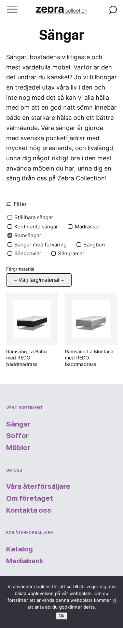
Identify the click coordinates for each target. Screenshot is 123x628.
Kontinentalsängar (36, 226)
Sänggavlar (27, 253)
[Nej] (114, 602)
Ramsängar (27, 235)
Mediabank (24, 561)
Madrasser (87, 226)
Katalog (19, 549)
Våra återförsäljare (38, 486)
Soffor (17, 435)
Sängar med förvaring (40, 244)
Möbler (18, 447)
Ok (62, 615)
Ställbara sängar (33, 217)
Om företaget (29, 498)
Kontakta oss (28, 510)
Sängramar (71, 253)
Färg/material (20, 269)
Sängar (18, 424)
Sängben (94, 244)
